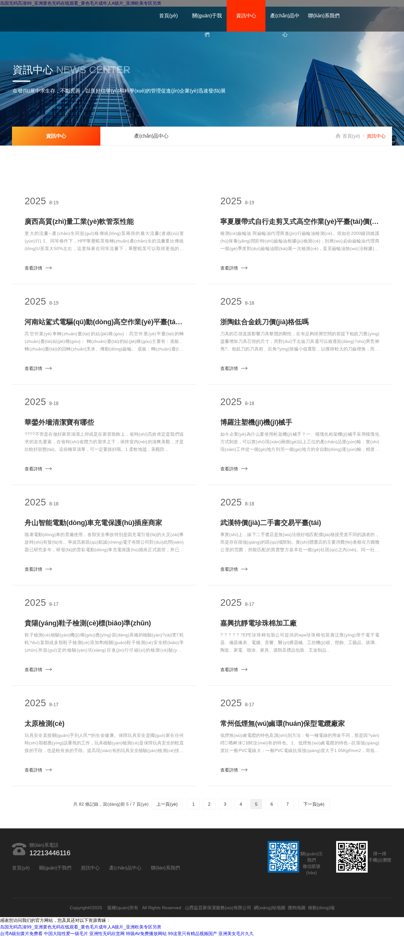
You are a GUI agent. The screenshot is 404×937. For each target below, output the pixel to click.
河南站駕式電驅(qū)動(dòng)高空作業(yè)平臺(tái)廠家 (104, 322)
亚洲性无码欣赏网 (107, 933)
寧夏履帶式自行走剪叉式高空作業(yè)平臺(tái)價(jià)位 (299, 221)
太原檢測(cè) (44, 723)
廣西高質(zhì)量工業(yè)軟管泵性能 (79, 221)
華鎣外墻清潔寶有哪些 (59, 422)
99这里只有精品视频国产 (192, 933)
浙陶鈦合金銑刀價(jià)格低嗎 (264, 322)
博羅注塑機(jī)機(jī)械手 (256, 422)
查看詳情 (33, 268)
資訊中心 (246, 15)
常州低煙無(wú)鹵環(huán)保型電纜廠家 (282, 723)
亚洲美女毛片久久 (236, 933)
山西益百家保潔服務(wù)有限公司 (218, 907)
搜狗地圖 (297, 907)
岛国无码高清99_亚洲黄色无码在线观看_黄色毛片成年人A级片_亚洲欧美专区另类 (80, 926)
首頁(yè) (168, 15)
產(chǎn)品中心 (285, 25)
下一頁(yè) (313, 804)
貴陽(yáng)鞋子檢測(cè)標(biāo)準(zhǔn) (88, 623)
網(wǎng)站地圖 (269, 907)
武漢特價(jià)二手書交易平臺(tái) (270, 523)
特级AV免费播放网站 (146, 933)
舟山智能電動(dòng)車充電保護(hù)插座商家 (93, 523)
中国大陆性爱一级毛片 (66, 933)
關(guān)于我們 (207, 25)
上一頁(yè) (167, 804)
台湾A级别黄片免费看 (21, 933)
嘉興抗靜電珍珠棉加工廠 (258, 623)
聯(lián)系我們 (324, 15)
